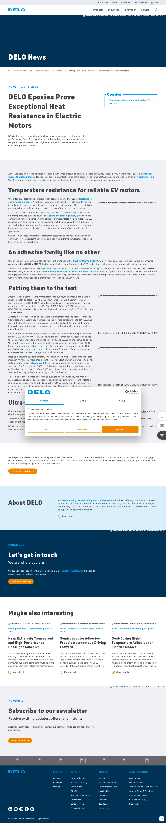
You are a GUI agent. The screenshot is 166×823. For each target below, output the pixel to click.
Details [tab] (83, 401)
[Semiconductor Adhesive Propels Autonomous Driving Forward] (83, 624)
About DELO (103, 778)
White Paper (76, 786)
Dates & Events (77, 804)
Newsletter (103, 804)
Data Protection (136, 782)
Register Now (18, 740)
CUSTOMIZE (81, 429)
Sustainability (104, 791)
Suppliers (102, 799)
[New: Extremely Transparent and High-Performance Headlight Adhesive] (31, 624)
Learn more (68, 516)
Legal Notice (134, 778)
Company (103, 2)
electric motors (30, 212)
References (103, 795)
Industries (113, 9)
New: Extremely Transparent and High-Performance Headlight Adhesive (30, 642)
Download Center (78, 778)
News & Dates (140, 2)
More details (18, 672)
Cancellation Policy (137, 799)
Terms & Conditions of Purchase (143, 786)
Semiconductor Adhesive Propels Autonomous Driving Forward (83, 642)
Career (114, 2)
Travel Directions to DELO (109, 786)
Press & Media (77, 808)
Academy (125, 2)
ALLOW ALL (120, 429)
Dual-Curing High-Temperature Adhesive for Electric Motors (132, 642)
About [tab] (122, 401)
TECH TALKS (105, 460)
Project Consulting (21, 471)
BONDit (74, 791)
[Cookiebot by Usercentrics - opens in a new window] (127, 392)
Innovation (130, 9)
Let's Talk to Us (19, 581)
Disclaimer (134, 804)
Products (98, 9)
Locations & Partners (107, 782)
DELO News (76, 799)
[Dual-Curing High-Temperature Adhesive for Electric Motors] (135, 624)
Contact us (103, 808)
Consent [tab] (44, 401)
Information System (138, 795)
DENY (46, 429)
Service (145, 9)
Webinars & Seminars (80, 795)
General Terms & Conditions (141, 791)
